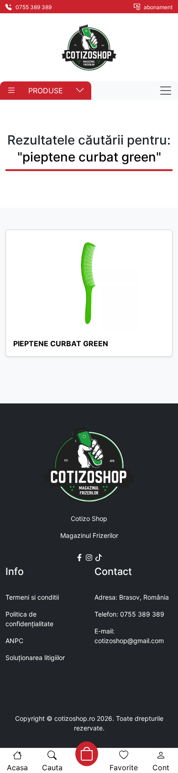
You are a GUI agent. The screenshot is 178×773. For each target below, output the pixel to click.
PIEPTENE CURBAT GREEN (60, 343)
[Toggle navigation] (165, 90)
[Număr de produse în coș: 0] (87, 753)
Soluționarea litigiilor (35, 657)
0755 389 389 (33, 7)
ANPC (14, 640)
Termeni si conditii (32, 597)
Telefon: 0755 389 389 (129, 614)
